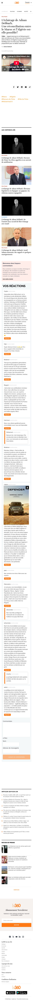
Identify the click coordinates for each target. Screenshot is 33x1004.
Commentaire (7, 721)
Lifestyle (3, 959)
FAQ (2, 974)
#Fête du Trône (23, 99)
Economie (19, 11)
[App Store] (10, 992)
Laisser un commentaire (16, 757)
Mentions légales (5, 981)
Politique (12, 11)
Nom (4, 741)
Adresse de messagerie (11, 748)
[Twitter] (13, 937)
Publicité (3, 967)
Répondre (7, 338)
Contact (3, 976)
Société (26, 11)
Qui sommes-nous (6, 966)
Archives (3, 969)
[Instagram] (23, 937)
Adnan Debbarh (8, 46)
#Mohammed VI (7, 101)
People (3, 957)
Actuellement (5, 11)
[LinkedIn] (20, 937)
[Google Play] (21, 992)
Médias (3, 953)
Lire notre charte (8, 279)
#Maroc (4, 97)
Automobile (4, 955)
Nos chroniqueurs (5, 961)
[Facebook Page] (10, 937)
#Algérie (13, 97)
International (4, 949)
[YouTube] (16, 937)
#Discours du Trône (8, 99)
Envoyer (16, 925)
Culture (3, 951)
